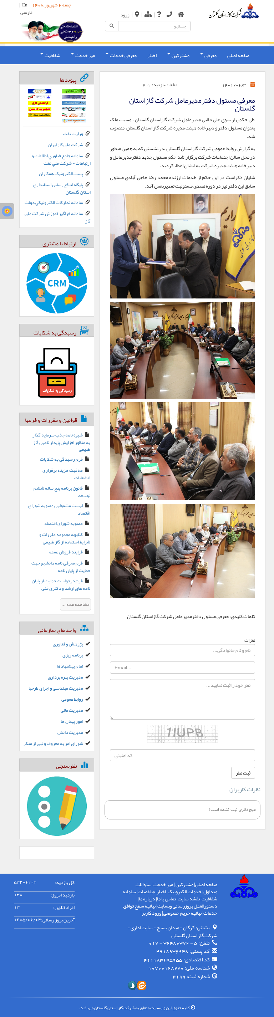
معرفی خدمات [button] (123, 55)
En (24, 5)
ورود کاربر (151, 913)
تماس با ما (166, 899)
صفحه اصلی (238, 55)
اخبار (152, 55)
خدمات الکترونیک (185, 891)
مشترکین (184, 884)
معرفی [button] (210, 55)
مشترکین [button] (180, 55)
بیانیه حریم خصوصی (182, 913)
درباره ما (147, 899)
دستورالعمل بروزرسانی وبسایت (187, 906)
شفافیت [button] (52, 55)
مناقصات (146, 891)
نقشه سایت (189, 899)
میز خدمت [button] (85, 55)
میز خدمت (163, 884)
